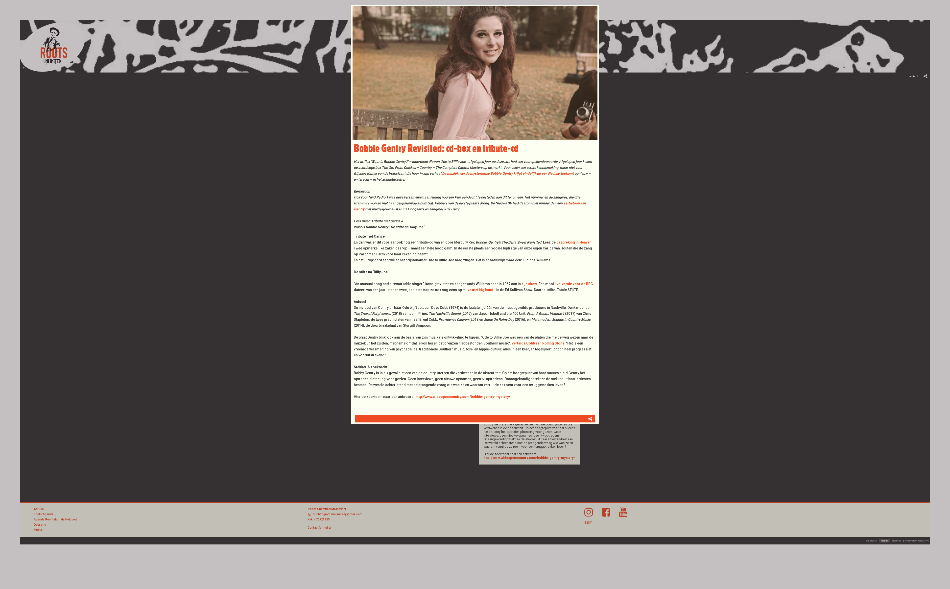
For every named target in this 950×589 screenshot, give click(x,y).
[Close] (598, 4)
